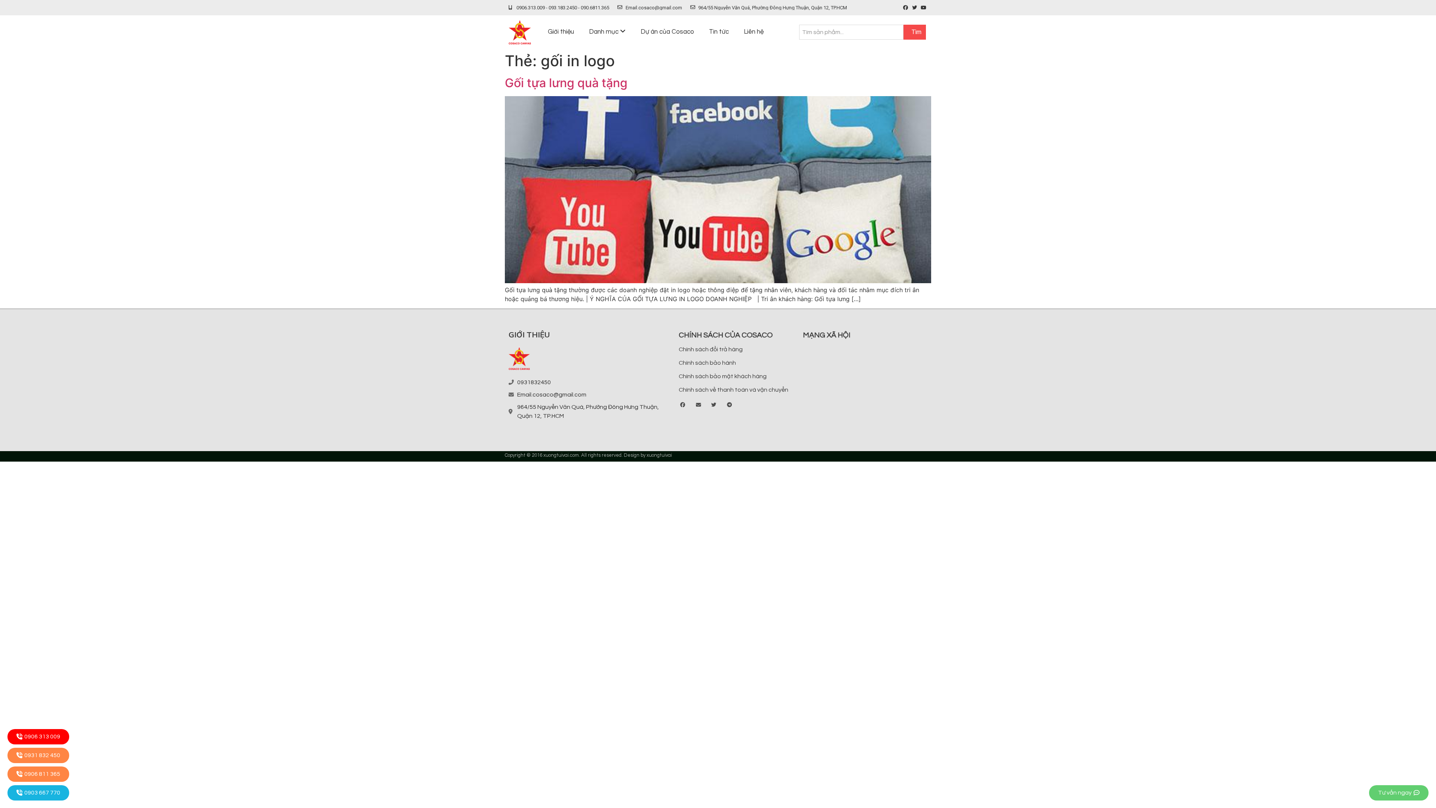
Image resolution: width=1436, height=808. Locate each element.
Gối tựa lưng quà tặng (566, 83)
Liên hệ (754, 31)
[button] (683, 405)
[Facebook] (905, 8)
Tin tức (719, 31)
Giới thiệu (561, 31)
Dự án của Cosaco (667, 31)
